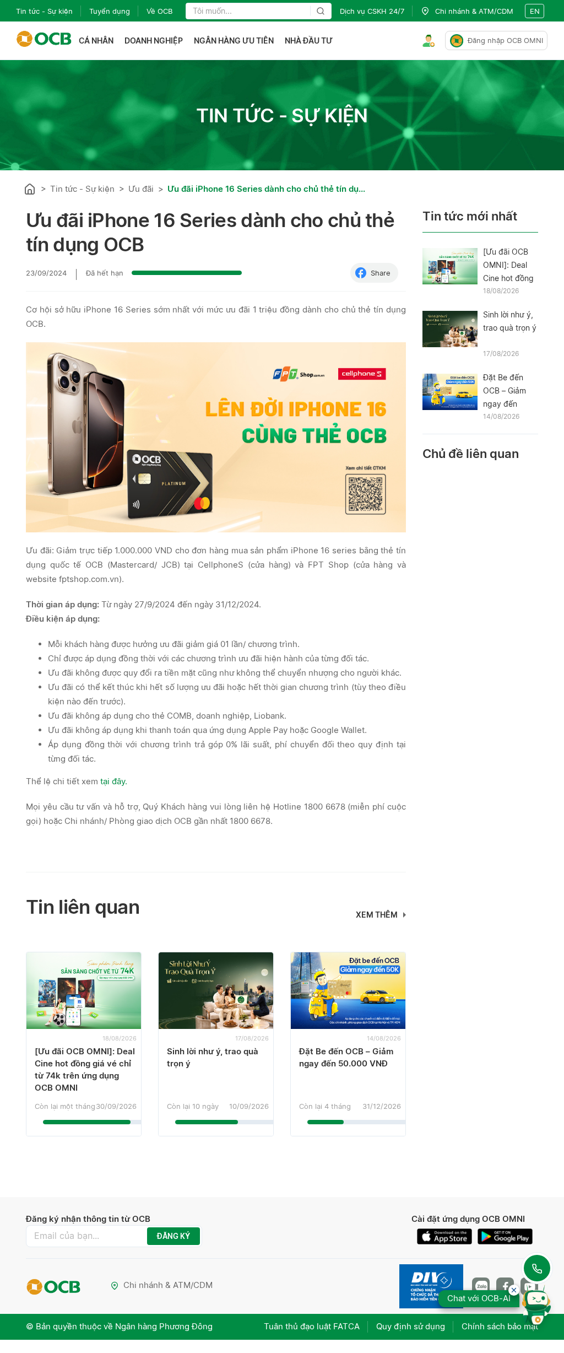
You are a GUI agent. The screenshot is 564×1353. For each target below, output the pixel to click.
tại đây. (114, 781)
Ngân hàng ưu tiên (234, 40)
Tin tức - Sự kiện (44, 11)
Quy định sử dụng (410, 1326)
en (535, 11)
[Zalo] (481, 1286)
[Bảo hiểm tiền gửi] (431, 1286)
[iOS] (447, 1236)
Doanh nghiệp (153, 40)
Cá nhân (96, 40)
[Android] (505, 1236)
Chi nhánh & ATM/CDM (168, 1285)
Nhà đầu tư (309, 40)
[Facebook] (505, 1286)
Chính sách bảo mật (500, 1326)
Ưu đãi (141, 189)
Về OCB (159, 11)
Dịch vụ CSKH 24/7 (372, 11)
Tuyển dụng (109, 11)
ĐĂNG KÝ (173, 1236)
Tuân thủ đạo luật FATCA (312, 1326)
